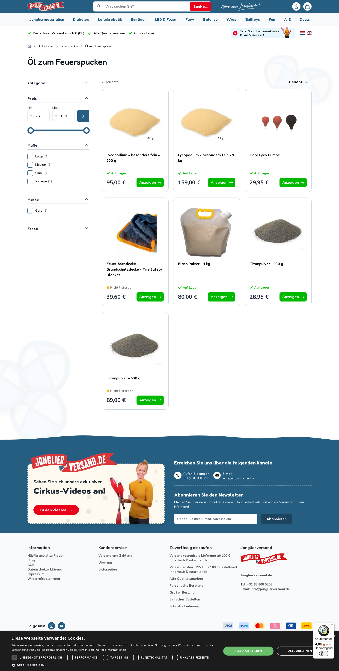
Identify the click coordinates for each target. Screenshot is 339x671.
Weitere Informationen (110, 650)
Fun (272, 19)
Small (55, 173)
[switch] (323, 653)
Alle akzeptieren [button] (248, 651)
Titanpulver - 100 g (266, 263)
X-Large (57, 181)
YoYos (231, 19)
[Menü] (331, 625)
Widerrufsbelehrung (43, 578)
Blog (31, 560)
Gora (55, 210)
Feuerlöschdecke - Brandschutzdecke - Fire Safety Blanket (134, 269)
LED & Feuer (165, 19)
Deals (305, 19)
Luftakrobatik (110, 19)
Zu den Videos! (52, 510)
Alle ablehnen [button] (300, 651)
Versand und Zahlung (115, 555)
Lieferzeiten (107, 569)
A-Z (287, 19)
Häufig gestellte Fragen (46, 555)
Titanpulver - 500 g (123, 378)
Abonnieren (277, 519)
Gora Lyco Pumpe (265, 155)
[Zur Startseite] (29, 46)
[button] (113, 665)
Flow (189, 19)
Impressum (35, 574)
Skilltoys (252, 19)
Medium (57, 165)
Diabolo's (81, 19)
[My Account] (296, 6)
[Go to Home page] (45, 6)
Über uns (105, 562)
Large (55, 156)
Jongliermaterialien (46, 19)
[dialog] (169, 651)
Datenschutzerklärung (44, 569)
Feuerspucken (69, 46)
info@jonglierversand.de (270, 589)
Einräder (138, 19)
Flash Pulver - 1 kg (194, 263)
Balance (210, 19)
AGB (30, 565)
